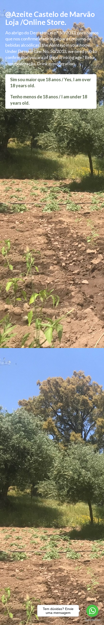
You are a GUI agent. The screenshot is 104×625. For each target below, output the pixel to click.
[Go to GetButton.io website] (92, 620)
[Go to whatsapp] (92, 611)
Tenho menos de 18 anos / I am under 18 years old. (48, 100)
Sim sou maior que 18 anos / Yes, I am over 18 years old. (50, 82)
